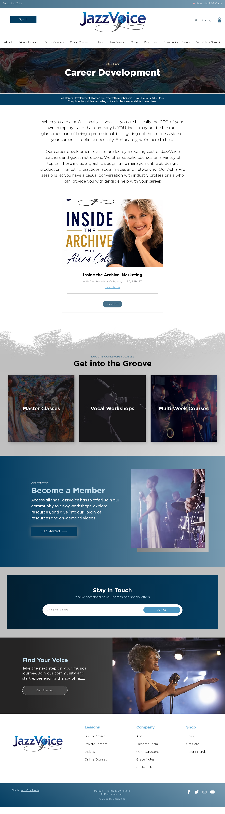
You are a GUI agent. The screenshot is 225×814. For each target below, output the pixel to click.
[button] (12, 3)
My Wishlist (202, 3)
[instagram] (204, 792)
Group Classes (95, 736)
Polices (98, 791)
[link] (112, 275)
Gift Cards (216, 3)
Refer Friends (196, 751)
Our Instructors (147, 751)
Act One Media (30, 790)
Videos (90, 751)
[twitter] (196, 792)
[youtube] (212, 792)
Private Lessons (96, 744)
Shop (190, 736)
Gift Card (192, 744)
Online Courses (96, 759)
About (140, 736)
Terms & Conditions (118, 791)
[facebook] (188, 792)
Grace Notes (145, 759)
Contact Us (144, 767)
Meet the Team (147, 744)
